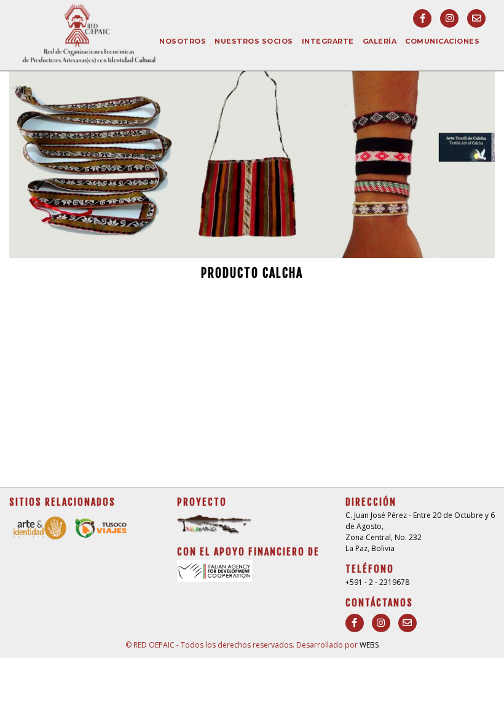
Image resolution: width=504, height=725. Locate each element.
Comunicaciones (442, 41)
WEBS (369, 645)
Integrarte (328, 41)
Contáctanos (379, 603)
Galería (380, 41)
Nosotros (182, 41)
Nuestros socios (254, 41)
